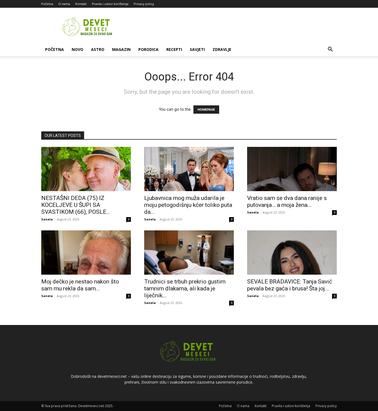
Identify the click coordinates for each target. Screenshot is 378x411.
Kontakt (81, 4)
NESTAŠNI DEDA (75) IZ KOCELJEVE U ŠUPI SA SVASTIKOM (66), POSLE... (75, 205)
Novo (77, 49)
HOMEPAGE (206, 109)
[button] (330, 50)
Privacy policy (144, 4)
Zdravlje (222, 49)
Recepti (174, 49)
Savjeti (197, 49)
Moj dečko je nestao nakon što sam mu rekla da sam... (80, 285)
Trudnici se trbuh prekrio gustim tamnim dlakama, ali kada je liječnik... (185, 288)
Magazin (121, 49)
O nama (64, 4)
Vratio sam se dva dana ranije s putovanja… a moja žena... (287, 201)
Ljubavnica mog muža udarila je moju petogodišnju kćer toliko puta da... (188, 205)
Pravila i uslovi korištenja (110, 4)
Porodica (148, 49)
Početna (47, 4)
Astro (97, 49)
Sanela (47, 219)
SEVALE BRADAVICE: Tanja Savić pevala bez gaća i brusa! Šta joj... (289, 285)
